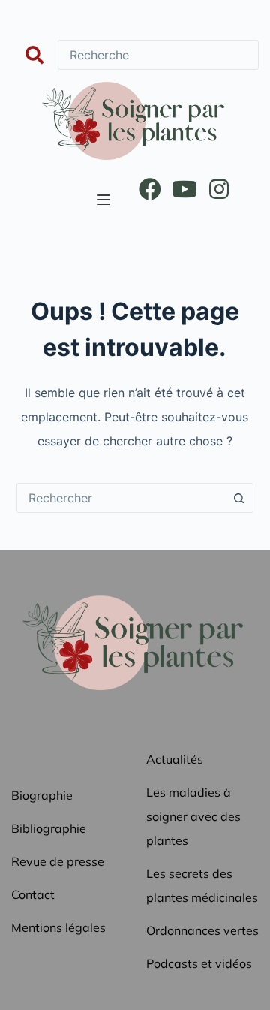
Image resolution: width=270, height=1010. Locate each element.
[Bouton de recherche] (238, 498)
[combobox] (121, 498)
